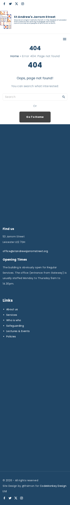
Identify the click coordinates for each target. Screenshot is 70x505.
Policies (11, 336)
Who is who (13, 320)
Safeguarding (15, 326)
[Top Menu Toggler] (65, 39)
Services (11, 315)
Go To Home (35, 117)
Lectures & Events (18, 331)
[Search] (63, 96)
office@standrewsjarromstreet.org (25, 251)
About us (12, 309)
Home (14, 56)
